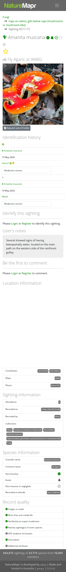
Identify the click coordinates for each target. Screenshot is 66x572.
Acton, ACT (55, 385)
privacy (40, 568)
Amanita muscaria (13, 150)
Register (27, 223)
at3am (43, 564)
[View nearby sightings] (4, 44)
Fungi (6, 17)
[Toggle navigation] (57, 5)
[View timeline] (60, 37)
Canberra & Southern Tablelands (28, 430)
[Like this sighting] (5, 59)
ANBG (57, 378)
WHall (5, 196)
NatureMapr (49, 430)
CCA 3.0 (51, 568)
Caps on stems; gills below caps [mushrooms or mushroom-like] (34, 438)
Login (14, 223)
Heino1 (5, 163)
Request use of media (17, 128)
